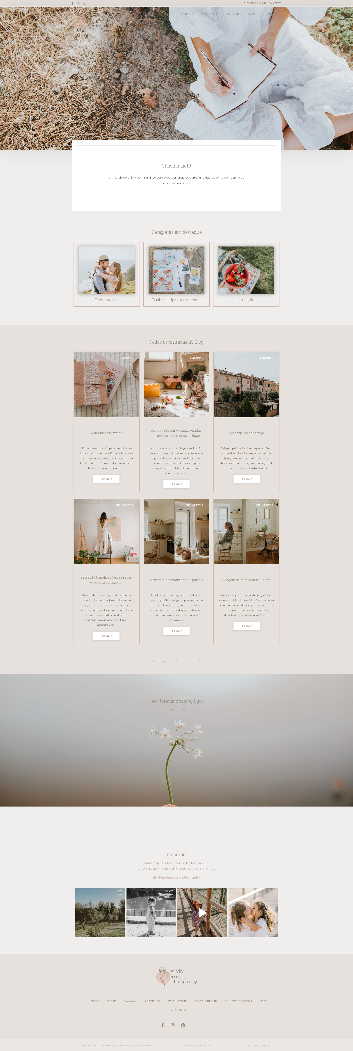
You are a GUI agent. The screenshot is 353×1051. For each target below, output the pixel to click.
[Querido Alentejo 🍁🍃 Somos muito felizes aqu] (100, 912)
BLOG (264, 1001)
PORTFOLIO (152, 1001)
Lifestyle (246, 299)
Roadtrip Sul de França (246, 433)
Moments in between (106, 433)
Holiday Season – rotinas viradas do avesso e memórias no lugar (176, 433)
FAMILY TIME (177, 1001)
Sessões (208, 14)
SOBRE (111, 1001)
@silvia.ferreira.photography (176, 877)
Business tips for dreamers (176, 299)
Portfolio (186, 14)
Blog (251, 14)
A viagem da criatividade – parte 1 (246, 580)
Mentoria (233, 14)
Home (150, 14)
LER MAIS (106, 479)
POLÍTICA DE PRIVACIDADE (263, 1045)
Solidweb (205, 1045)
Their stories (106, 299)
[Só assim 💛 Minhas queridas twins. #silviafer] (253, 912)
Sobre (166, 14)
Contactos (272, 14)
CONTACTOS (179, 1010)
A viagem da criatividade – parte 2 (176, 580)
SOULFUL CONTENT (238, 1001)
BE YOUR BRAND (206, 1001)
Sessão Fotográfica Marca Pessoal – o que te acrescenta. (107, 580)
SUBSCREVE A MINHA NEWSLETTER (262, 3)
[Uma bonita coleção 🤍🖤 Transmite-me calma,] (151, 912)
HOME (95, 1001)
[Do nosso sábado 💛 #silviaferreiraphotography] (202, 912)
